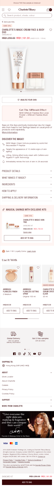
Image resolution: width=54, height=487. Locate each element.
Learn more (31, 251)
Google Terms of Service (14, 467)
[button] (5, 15)
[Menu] (3, 9)
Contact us (41, 456)
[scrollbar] (27, 318)
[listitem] (27, 68)
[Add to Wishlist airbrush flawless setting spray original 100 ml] (38, 268)
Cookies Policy (8, 394)
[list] (27, 68)
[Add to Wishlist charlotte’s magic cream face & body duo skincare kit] (50, 30)
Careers (5, 385)
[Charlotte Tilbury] (27, 10)
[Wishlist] (9, 10)
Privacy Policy (7, 389)
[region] (27, 225)
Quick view (27, 232)
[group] (10, 290)
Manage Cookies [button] (24, 462)
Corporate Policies (9, 462)
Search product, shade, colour (21, 15)
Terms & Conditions (34, 460)
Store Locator (7, 377)
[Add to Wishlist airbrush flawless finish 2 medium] (18, 268)
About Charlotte (8, 381)
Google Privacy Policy (43, 465)
